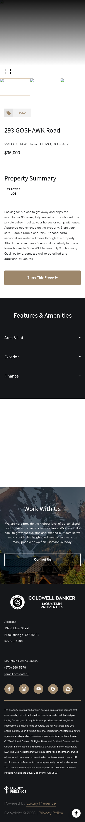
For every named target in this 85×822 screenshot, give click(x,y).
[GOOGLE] (53, 689)
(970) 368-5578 (15, 667)
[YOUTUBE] (38, 689)
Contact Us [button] (42, 559)
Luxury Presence (41, 803)
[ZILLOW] (68, 689)
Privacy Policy (51, 813)
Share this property (42, 277)
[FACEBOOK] (9, 689)
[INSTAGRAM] (24, 689)
